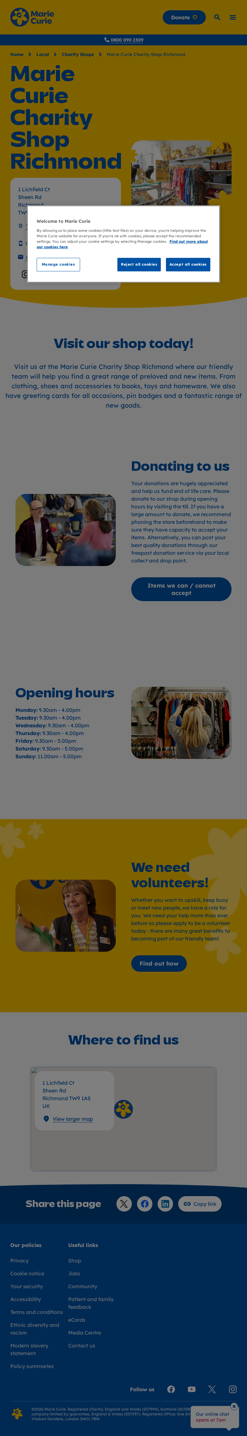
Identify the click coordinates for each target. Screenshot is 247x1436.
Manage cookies (58, 264)
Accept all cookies (188, 264)
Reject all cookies (139, 264)
